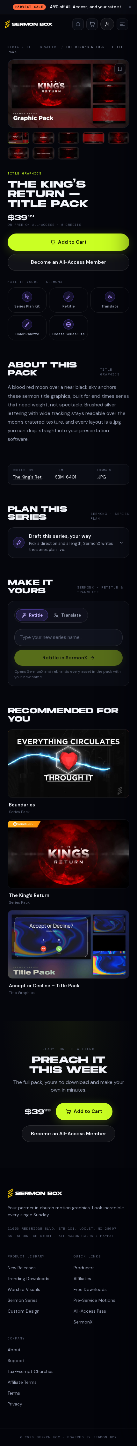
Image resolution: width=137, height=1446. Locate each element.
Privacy (15, 1404)
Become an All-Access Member (68, 262)
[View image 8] (68, 153)
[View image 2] (43, 138)
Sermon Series (23, 1300)
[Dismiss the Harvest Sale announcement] (130, 7)
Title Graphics (42, 47)
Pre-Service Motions (94, 1300)
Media (13, 47)
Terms (14, 1393)
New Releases (22, 1268)
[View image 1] (18, 138)
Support (16, 1360)
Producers (84, 1268)
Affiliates (82, 1278)
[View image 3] (68, 138)
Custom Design (24, 1311)
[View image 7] (43, 153)
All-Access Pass (90, 1311)
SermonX (83, 1322)
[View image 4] (93, 138)
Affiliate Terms (22, 1382)
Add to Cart (72, 242)
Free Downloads (90, 1289)
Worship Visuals (24, 1289)
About (14, 1350)
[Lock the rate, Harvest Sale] (68, 7)
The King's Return (30, 477)
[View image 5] (118, 138)
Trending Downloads (28, 1278)
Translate (71, 615)
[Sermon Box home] (29, 24)
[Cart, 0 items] (92, 24)
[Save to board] (119, 68)
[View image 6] (18, 153)
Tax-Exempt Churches (31, 1371)
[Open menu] (122, 24)
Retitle (36, 615)
